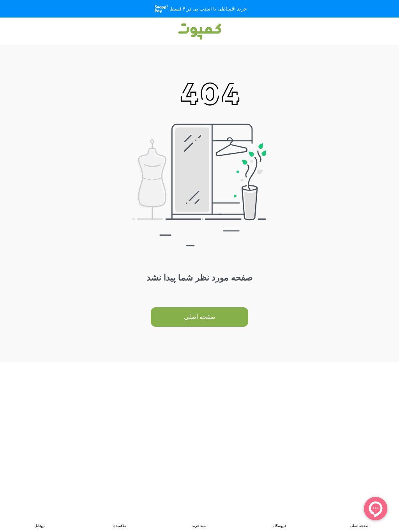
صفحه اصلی (199, 317)
